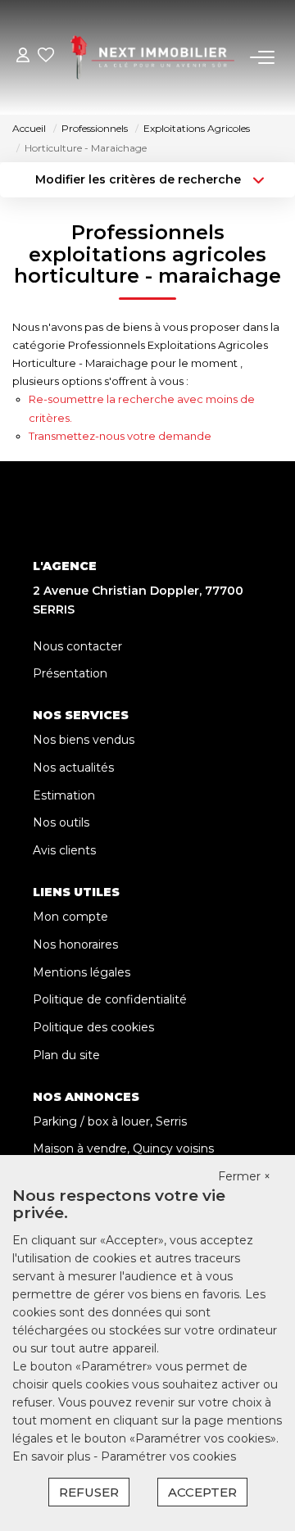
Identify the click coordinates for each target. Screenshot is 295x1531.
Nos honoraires (75, 944)
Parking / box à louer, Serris (110, 1121)
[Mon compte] (23, 57)
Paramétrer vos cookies (168, 1456)
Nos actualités (73, 767)
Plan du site (66, 1055)
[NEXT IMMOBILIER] (152, 57)
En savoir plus (52, 1456)
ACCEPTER (202, 1492)
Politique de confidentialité (110, 999)
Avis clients (64, 850)
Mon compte (70, 916)
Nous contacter (77, 646)
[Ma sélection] (46, 57)
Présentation (70, 673)
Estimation (64, 795)
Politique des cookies (93, 1027)
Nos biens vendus (83, 739)
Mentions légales (81, 972)
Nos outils (61, 822)
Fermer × (244, 1176)
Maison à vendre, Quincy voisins (123, 1148)
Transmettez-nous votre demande (120, 435)
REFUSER (89, 1492)
